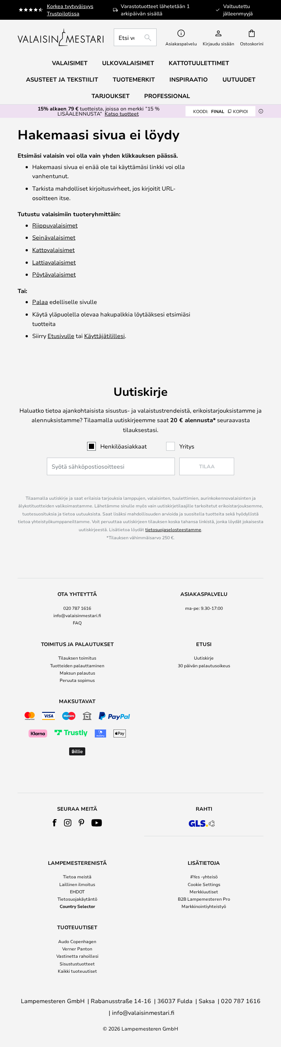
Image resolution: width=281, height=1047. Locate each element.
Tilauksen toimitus (77, 658)
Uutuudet (238, 79)
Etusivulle (61, 335)
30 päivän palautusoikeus (204, 665)
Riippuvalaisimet (55, 225)
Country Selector (77, 906)
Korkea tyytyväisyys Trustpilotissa (70, 10)
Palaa (40, 301)
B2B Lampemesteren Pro (204, 899)
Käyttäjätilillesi (104, 335)
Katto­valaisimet (53, 250)
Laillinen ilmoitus (77, 884)
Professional (167, 96)
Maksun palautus (77, 673)
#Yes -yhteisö (204, 876)
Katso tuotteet (122, 113)
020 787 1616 (77, 608)
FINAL (220, 111)
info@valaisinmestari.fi (77, 615)
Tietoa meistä (77, 876)
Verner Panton (77, 949)
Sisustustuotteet (77, 964)
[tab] (77, 608)
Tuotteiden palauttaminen (77, 665)
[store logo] (61, 37)
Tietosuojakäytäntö (77, 899)
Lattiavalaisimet (54, 262)
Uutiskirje (204, 658)
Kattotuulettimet (199, 63)
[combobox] (135, 37)
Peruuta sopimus (77, 680)
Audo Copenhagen (77, 941)
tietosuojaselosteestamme (173, 529)
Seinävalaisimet (53, 237)
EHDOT (77, 891)
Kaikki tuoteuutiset (77, 971)
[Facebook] (55, 822)
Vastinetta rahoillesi (77, 956)
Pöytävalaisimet (54, 274)
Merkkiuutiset (204, 891)
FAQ (77, 623)
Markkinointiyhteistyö (203, 906)
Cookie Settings (204, 884)
